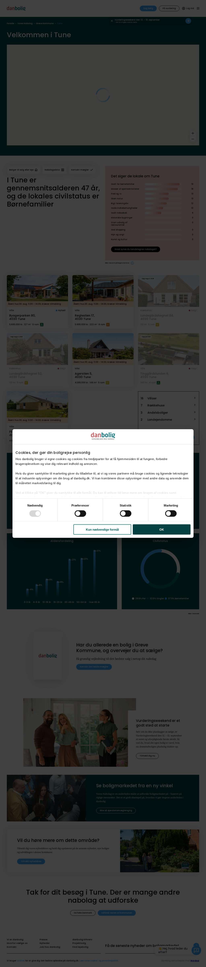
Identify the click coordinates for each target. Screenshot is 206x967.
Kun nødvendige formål (102, 529)
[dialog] (103, 483)
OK (161, 529)
